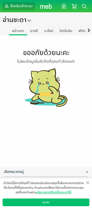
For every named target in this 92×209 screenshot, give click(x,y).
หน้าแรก (18, 31)
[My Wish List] (63, 6)
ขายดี (34, 31)
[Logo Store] (46, 6)
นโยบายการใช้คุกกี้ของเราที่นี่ (53, 192)
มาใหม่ (48, 31)
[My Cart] (74, 6)
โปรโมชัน (66, 31)
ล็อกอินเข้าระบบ (20, 6)
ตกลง (46, 202)
